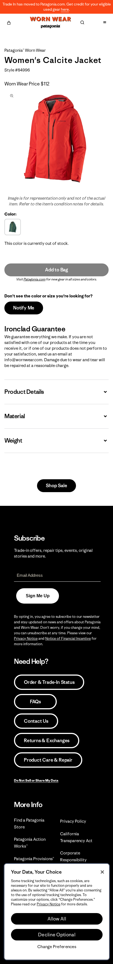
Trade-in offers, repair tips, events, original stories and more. (53, 553)
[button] (9, 22)
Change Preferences (56, 947)
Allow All (56, 919)
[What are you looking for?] (82, 22)
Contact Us (36, 721)
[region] (56, 912)
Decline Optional (56, 935)
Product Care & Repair (48, 760)
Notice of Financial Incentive (68, 638)
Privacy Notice (26, 638)
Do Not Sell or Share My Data (36, 780)
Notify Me (23, 308)
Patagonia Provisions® (34, 858)
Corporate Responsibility (73, 856)
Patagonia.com (35, 279)
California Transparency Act (76, 837)
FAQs (35, 702)
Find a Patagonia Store (29, 823)
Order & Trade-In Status (49, 682)
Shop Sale (56, 486)
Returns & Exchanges (46, 741)
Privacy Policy (73, 821)
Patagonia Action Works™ (30, 843)
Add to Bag (56, 270)
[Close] (102, 872)
